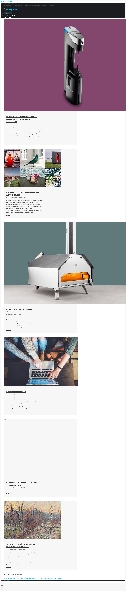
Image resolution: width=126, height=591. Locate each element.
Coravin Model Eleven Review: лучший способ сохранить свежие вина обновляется (21, 119)
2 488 (12, 574)
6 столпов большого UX (16, 392)
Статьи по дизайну (10, 197)
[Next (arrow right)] (2, 587)
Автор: (15, 124)
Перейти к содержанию (6, 1)
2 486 (6, 574)
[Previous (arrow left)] (1, 587)
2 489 (14, 574)
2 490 (17, 574)
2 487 (9, 574)
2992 (20, 574)
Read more (8, 142)
